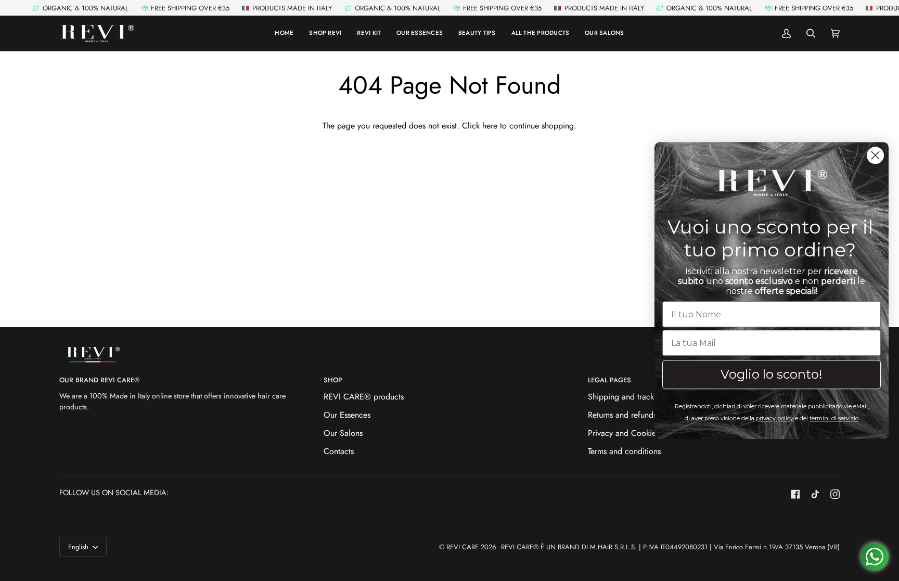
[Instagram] (835, 494)
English (79, 547)
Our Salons (343, 433)
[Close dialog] (875, 155)
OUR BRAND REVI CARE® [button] (99, 380)
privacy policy (774, 418)
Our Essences (347, 415)
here (489, 126)
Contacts (339, 451)
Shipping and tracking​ (626, 397)
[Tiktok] (815, 494)
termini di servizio (834, 418)
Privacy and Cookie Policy (634, 433)
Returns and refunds (622, 415)
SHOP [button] (333, 380)
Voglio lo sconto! (772, 374)
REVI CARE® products (364, 397)
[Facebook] (795, 494)
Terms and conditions (624, 451)
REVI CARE (462, 547)
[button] (540, 33)
